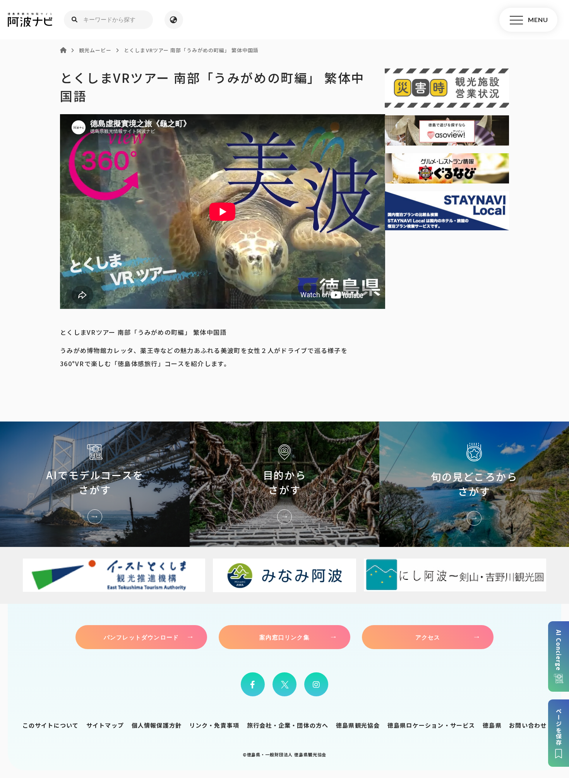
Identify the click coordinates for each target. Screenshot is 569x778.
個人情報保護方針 (157, 725)
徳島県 (492, 725)
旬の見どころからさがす (474, 484)
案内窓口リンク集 (284, 637)
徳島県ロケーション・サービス (431, 725)
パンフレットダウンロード (141, 637)
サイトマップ (105, 725)
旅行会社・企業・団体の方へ (288, 725)
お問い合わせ (528, 725)
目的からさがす (284, 484)
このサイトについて (50, 725)
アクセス (427, 637)
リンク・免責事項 (214, 725)
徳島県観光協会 (358, 725)
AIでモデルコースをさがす (95, 484)
